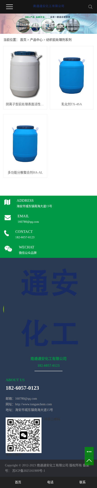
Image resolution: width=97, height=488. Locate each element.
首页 (23, 39)
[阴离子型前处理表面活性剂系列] (25, 73)
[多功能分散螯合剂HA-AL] (25, 142)
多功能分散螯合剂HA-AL (25, 172)
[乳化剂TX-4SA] (71, 73)
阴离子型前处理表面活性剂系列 (25, 104)
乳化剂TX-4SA (71, 104)
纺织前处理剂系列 (59, 39)
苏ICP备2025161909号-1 (28, 470)
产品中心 (36, 39)
